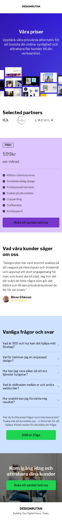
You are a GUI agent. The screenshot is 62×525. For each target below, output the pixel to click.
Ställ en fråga (31, 435)
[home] (31, 7)
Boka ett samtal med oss (31, 222)
